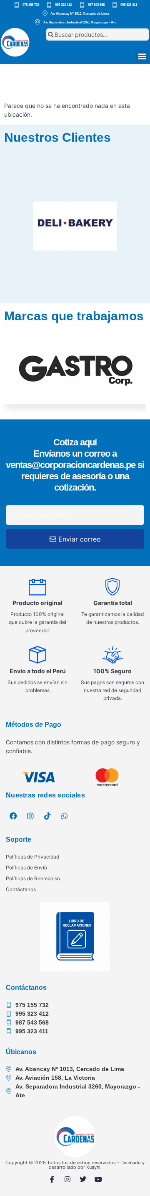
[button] (142, 56)
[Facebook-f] (52, 1179)
